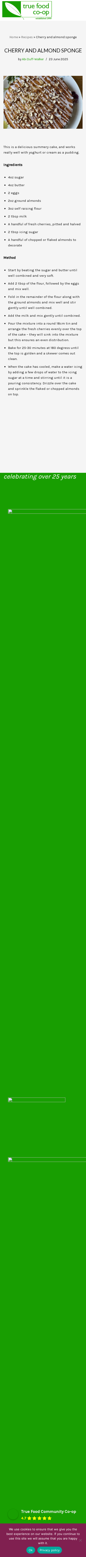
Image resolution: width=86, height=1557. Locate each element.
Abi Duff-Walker (33, 59)
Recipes (27, 37)
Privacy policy (50, 1550)
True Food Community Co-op (48, 1511)
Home (13, 37)
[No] (80, 1540)
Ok (31, 1550)
